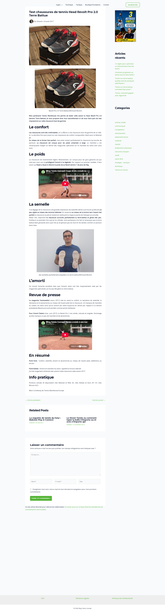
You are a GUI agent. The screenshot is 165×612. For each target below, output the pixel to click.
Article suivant (98, 400)
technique (119, 166)
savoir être (119, 159)
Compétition (119, 130)
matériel (31, 423)
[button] (61, 5)
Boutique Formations (92, 5)
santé (117, 155)
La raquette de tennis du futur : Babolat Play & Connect (45, 419)
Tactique (79, 5)
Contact (106, 5)
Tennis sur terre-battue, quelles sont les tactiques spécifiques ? (124, 80)
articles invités (120, 122)
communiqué (120, 126)
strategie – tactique (122, 162)
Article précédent (32, 400)
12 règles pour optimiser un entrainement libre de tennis (124, 66)
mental (117, 144)
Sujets (58, 5)
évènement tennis (121, 137)
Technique (69, 5)
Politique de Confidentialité (122, 598)
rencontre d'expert (122, 152)
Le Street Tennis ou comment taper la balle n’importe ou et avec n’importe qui (82, 420)
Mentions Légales (82, 598)
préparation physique (123, 148)
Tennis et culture (121, 170)
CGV (42, 598)
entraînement (120, 133)
